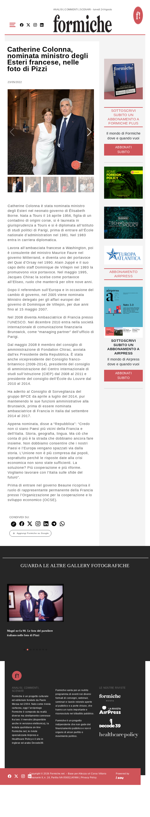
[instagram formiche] (23, 776)
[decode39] (118, 723)
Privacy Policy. (89, 777)
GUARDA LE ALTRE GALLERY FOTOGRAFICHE (75, 565)
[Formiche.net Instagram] (35, 25)
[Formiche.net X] (28, 25)
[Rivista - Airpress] (118, 710)
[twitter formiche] (16, 776)
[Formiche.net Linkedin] (41, 25)
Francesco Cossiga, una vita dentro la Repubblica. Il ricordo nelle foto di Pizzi (32, 635)
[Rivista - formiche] (118, 697)
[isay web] (120, 777)
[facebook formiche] (9, 776)
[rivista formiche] (123, 312)
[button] (13, 25)
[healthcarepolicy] (118, 735)
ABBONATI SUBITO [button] (123, 150)
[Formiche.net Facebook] (21, 25)
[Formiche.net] (138, 15)
